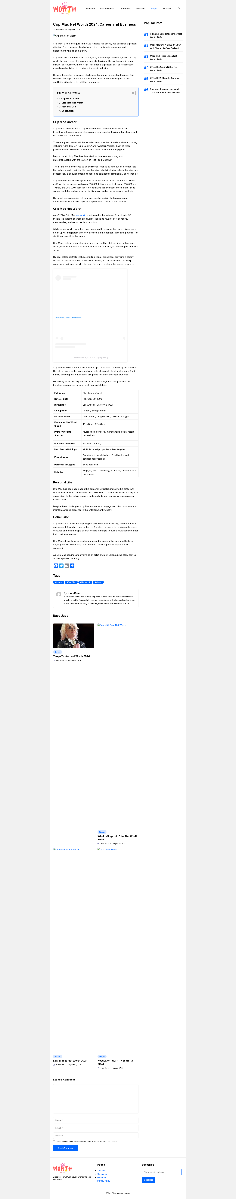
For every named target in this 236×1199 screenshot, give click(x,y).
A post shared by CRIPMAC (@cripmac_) (90, 358)
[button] (179, 8)
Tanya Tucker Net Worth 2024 (71, 656)
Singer (154, 8)
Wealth (99, 582)
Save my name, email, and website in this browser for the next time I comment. (87, 1141)
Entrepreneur (107, 8)
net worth (81, 215)
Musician (140, 8)
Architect (90, 8)
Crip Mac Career (70, 98)
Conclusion (67, 110)
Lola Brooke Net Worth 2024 (70, 1060)
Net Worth (85, 582)
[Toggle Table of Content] (132, 93)
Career (59, 582)
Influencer (125, 8)
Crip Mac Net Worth (72, 102)
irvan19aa (60, 30)
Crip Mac (72, 582)
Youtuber (167, 8)
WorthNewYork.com (121, 1193)
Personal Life (69, 106)
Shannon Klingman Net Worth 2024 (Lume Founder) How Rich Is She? (166, 92)
